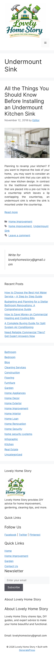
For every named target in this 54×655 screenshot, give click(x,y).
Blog (7, 362)
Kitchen (9, 444)
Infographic (11, 439)
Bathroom (10, 352)
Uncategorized (13, 454)
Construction (12, 372)
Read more (11, 212)
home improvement (20, 226)
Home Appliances (15, 393)
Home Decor (12, 398)
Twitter (23, 534)
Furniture (9, 382)
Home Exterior (13, 403)
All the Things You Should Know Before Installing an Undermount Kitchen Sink (26, 101)
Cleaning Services (15, 367)
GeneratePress (27, 650)
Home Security (13, 428)
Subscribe (14, 587)
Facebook (10, 534)
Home (8, 550)
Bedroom (9, 357)
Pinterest (35, 534)
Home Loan (11, 418)
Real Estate (11, 449)
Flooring (9, 377)
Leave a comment (19, 235)
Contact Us (11, 566)
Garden (9, 387)
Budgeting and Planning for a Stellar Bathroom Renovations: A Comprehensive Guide (26, 305)
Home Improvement (20, 221)
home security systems (18, 434)
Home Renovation (15, 423)
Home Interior (12, 413)
